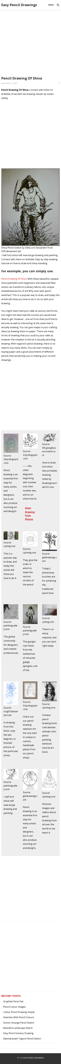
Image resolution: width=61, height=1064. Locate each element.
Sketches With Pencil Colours (18, 1017)
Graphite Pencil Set (13, 1001)
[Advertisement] (30, 41)
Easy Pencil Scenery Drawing (18, 1033)
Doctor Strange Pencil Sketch (18, 1022)
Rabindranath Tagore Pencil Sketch (22, 1038)
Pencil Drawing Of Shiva (14, 278)
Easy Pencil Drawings (19, 4)
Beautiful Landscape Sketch (18, 1028)
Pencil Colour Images (14, 1006)
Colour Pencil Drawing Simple (19, 1012)
